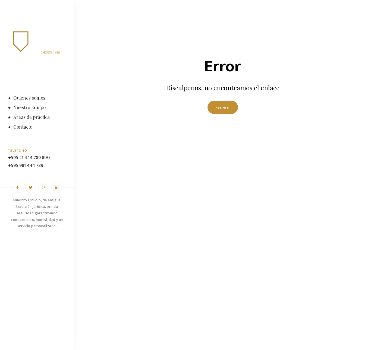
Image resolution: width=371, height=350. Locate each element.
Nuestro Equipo (29, 107)
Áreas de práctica (31, 117)
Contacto (22, 127)
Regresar (223, 107)
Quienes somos (29, 98)
